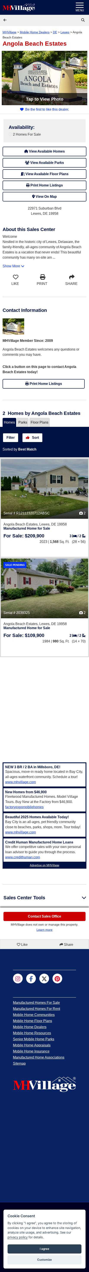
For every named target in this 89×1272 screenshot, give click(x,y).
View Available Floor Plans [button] (46, 174)
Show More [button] (12, 266)
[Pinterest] (57, 978)
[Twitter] (44, 978)
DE (55, 32)
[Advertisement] (44, 707)
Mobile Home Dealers (34, 32)
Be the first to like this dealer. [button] (47, 109)
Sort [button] (35, 437)
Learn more (44, 929)
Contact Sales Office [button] (44, 916)
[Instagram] (18, 978)
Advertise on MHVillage (44, 865)
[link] (83, 20)
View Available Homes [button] (46, 151)
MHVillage (9, 32)
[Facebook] (31, 978)
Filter (10, 437)
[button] (5, 20)
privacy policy (18, 1237)
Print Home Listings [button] (46, 185)
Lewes (64, 32)
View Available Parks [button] (46, 163)
